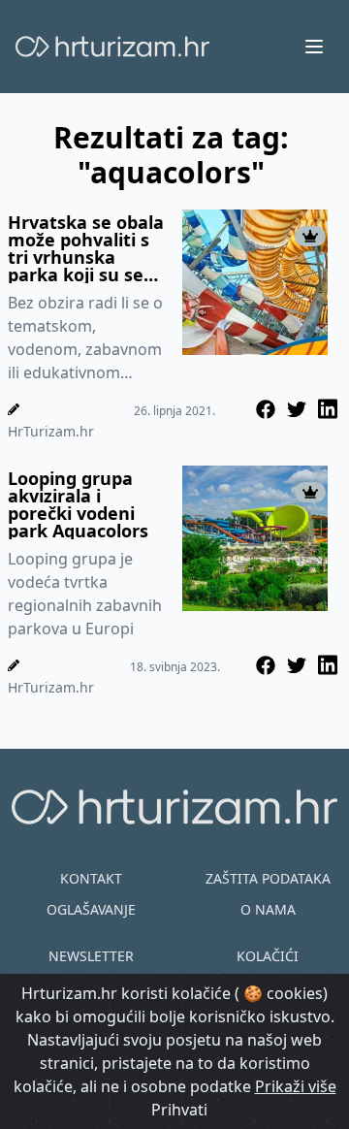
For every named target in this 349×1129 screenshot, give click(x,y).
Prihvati (179, 1109)
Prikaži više (295, 1086)
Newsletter (91, 956)
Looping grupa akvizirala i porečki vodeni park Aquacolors (78, 504)
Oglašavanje (91, 909)
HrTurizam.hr (51, 431)
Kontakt (91, 878)
